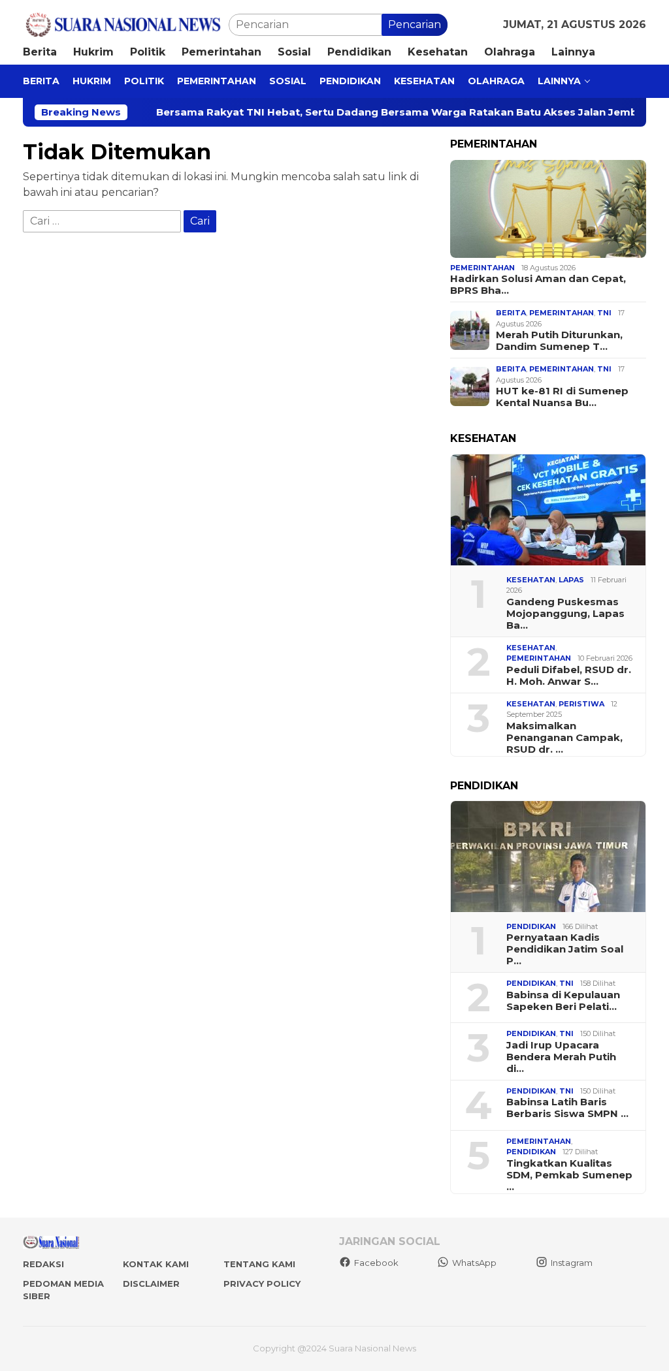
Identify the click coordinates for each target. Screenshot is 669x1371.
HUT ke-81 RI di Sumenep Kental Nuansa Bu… (562, 397)
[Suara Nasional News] (126, 24)
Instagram (572, 1262)
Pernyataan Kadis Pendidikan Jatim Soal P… (564, 949)
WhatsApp (474, 1262)
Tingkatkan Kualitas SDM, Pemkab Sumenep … (569, 1175)
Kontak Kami (156, 1264)
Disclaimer (151, 1283)
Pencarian (414, 24)
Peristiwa (581, 703)
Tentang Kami (259, 1264)
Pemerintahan (482, 267)
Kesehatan (530, 579)
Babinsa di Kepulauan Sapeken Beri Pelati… (563, 1001)
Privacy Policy (262, 1283)
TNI (604, 312)
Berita (511, 312)
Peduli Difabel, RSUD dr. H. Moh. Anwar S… (568, 675)
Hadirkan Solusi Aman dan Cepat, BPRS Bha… (538, 284)
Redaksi (43, 1264)
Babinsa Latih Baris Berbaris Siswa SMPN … (567, 1108)
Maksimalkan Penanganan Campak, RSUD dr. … (564, 737)
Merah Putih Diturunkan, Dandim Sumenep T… (559, 341)
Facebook (376, 1262)
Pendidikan (531, 926)
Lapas (571, 579)
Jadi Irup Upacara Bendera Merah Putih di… (561, 1057)
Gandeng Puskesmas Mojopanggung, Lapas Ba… (565, 613)
